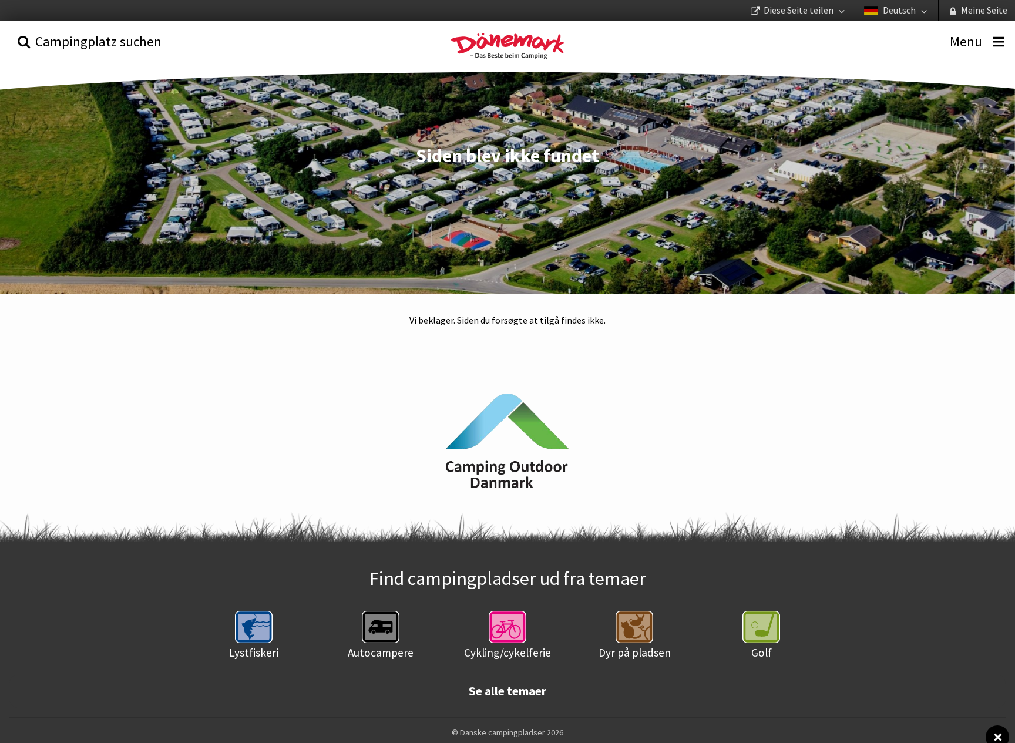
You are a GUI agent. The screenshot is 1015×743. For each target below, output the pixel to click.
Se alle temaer (507, 691)
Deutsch (899, 10)
